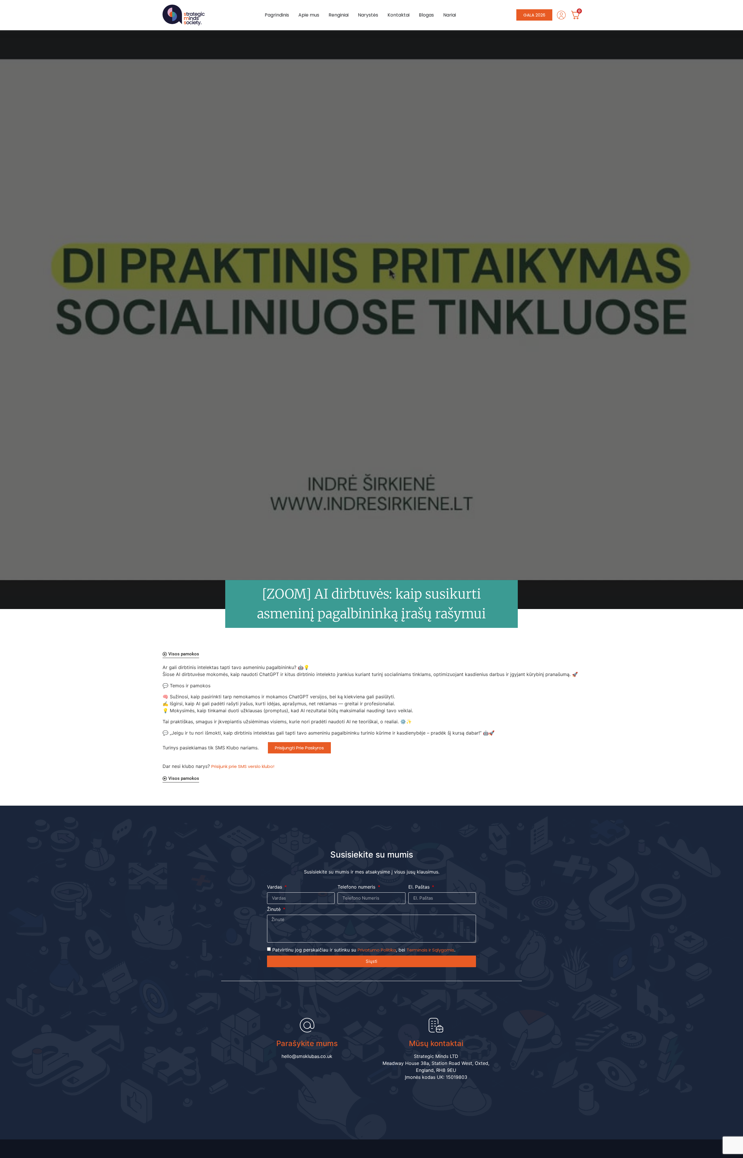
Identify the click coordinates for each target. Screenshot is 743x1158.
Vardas (275, 887)
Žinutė (274, 909)
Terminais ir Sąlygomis (430, 950)
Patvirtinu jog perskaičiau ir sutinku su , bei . (363, 950)
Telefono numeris (357, 887)
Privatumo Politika (377, 950)
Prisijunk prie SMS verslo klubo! (242, 766)
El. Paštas (419, 887)
